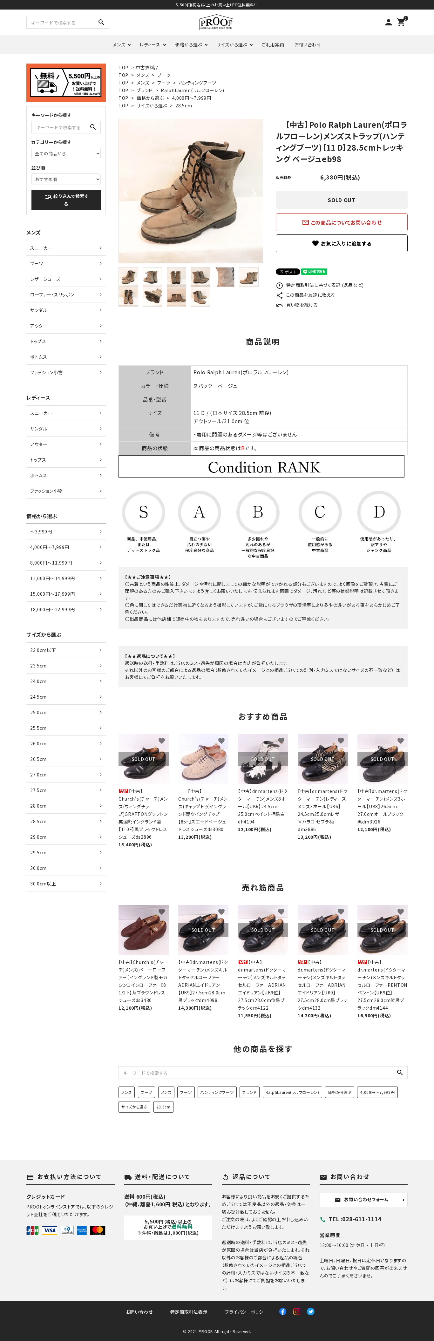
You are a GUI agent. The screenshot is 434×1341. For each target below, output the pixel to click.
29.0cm (38, 837)
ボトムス (38, 357)
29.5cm (38, 852)
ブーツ (163, 75)
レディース (150, 44)
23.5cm (38, 665)
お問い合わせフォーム (362, 1199)
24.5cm (38, 697)
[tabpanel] (191, 191)
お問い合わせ (307, 44)
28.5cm (183, 105)
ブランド (145, 90)
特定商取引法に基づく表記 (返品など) (320, 285)
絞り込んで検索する (67, 200)
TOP (123, 67)
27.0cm (38, 774)
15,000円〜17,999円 (52, 594)
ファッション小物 (46, 372)
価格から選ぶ (188, 44)
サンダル (38, 310)
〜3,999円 (41, 531)
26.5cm (38, 759)
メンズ (119, 44)
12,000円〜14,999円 (52, 578)
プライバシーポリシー (246, 1312)
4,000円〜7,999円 (191, 98)
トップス (38, 341)
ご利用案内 (273, 44)
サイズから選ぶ (232, 44)
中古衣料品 (147, 67)
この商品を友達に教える (305, 295)
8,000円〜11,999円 (51, 562)
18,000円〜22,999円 (52, 609)
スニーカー (41, 248)
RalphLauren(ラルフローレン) (192, 90)
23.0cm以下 (43, 650)
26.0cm (38, 743)
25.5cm (38, 728)
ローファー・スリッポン (52, 294)
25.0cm (38, 712)
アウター (39, 325)
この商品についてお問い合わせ (342, 222)
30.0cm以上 (43, 883)
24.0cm (38, 681)
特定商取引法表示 (189, 1312)
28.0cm (38, 806)
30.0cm (38, 868)
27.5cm (38, 790)
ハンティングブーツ (197, 82)
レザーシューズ (45, 279)
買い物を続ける (297, 304)
